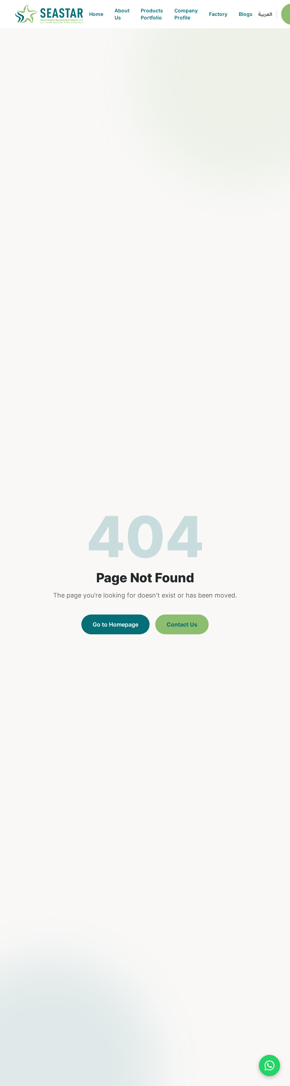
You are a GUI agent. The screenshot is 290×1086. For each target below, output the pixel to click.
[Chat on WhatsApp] (269, 1065)
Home (96, 14)
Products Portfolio (152, 14)
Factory (218, 14)
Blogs (246, 14)
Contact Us (182, 624)
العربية (265, 14)
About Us (122, 14)
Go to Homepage (115, 624)
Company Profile (186, 14)
